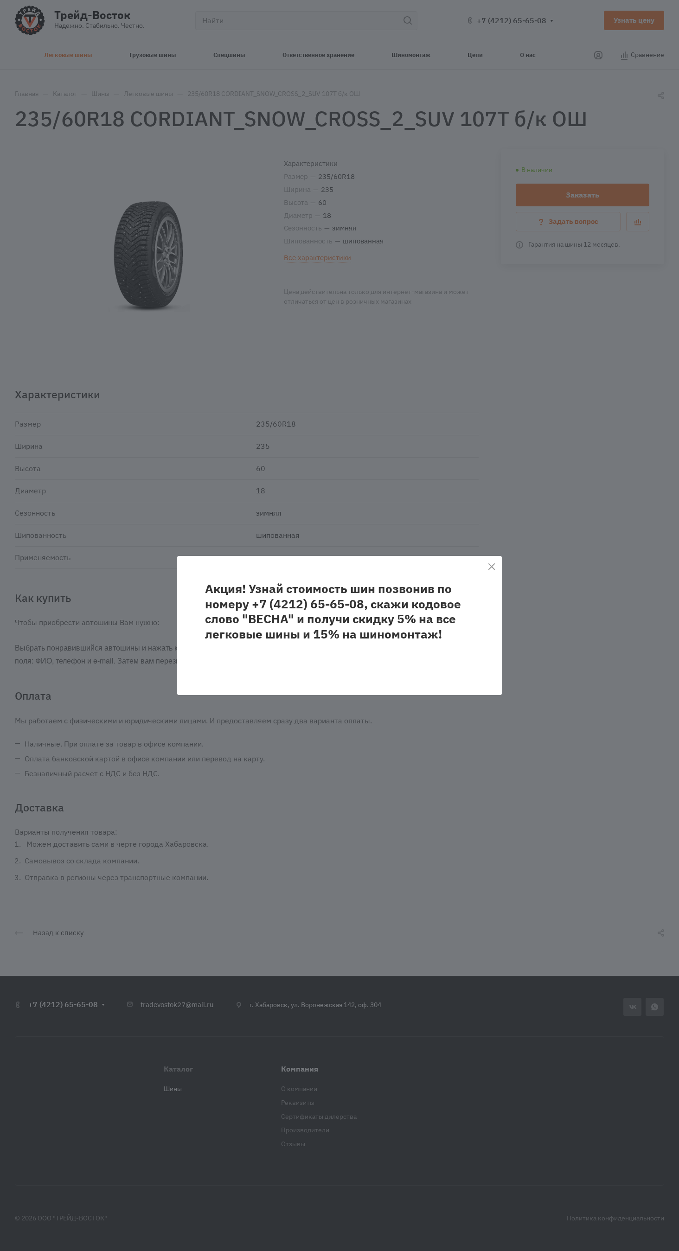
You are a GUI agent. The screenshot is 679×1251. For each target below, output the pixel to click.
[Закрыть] (491, 566)
